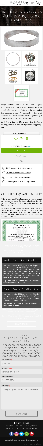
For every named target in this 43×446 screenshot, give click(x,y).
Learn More (21, 324)
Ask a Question (21, 156)
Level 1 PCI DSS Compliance (32, 444)
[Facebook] (11, 434)
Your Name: (9, 360)
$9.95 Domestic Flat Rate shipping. (19, 168)
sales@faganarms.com (31, 428)
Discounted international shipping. (18, 173)
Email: (7, 368)
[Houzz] (26, 434)
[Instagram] (16, 434)
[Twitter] (21, 434)
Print (21, 161)
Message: (8, 386)
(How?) (30, 146)
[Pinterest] (31, 434)
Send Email (21, 413)
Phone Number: (8, 376)
